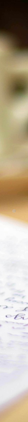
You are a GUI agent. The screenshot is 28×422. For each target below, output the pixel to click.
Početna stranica (12, 375)
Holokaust (12, 370)
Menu (12, 13)
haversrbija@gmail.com (13, 18)
